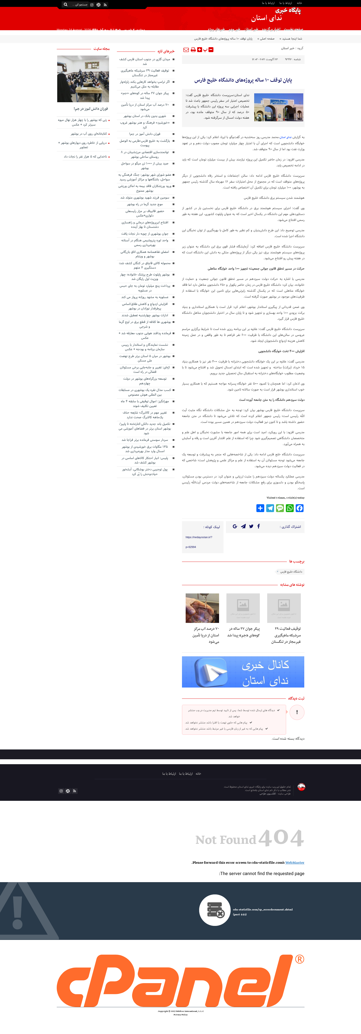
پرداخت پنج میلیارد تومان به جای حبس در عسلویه (145, 288)
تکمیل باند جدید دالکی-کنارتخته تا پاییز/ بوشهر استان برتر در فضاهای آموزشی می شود (145, 429)
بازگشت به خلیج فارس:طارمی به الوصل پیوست (145, 143)
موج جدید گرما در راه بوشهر (145, 204)
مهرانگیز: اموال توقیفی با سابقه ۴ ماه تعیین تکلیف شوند (145, 404)
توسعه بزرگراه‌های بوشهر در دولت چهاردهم (145, 381)
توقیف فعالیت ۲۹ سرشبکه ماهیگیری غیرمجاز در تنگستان (286, 635)
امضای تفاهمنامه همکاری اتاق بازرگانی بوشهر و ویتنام (145, 254)
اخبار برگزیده (271, 29)
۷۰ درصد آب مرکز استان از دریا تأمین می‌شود (206, 635)
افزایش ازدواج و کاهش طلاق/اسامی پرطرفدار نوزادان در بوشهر (145, 307)
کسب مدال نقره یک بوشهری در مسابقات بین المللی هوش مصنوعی (145, 393)
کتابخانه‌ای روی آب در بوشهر (89, 134)
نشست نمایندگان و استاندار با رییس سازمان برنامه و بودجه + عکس (145, 347)
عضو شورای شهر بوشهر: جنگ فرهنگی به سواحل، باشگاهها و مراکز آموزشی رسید (144, 177)
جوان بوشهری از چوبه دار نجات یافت (144, 234)
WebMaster (295, 863)
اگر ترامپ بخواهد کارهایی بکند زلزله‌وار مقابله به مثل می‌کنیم (145, 84)
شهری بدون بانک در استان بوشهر (145, 116)
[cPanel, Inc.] (181, 980)
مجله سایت (102, 49)
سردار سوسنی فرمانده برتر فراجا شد (145, 440)
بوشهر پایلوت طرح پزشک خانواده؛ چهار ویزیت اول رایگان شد (145, 277)
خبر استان (251, 29)
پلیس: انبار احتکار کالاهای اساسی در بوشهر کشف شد (145, 461)
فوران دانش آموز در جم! (144, 134)
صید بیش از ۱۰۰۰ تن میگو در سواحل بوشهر (144, 166)
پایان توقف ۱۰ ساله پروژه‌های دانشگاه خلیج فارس (243, 80)
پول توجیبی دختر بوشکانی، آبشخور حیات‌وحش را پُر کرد (144, 472)
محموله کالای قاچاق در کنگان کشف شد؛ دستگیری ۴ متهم (145, 266)
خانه (299, 3)
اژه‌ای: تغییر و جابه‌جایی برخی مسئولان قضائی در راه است (145, 370)
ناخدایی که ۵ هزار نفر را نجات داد (86, 157)
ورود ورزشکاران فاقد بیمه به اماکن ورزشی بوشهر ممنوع (144, 189)
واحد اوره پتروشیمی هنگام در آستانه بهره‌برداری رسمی (144, 243)
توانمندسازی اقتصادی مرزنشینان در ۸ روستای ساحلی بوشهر (145, 155)
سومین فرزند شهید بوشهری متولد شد (144, 198)
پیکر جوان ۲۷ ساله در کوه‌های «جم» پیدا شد (243, 632)
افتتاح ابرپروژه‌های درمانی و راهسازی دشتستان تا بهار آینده (145, 225)
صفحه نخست (293, 29)
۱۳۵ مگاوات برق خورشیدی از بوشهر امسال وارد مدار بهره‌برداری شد (145, 449)
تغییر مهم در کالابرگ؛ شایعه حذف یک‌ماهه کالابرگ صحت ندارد (145, 415)
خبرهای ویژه (216, 29)
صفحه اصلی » (266, 38)
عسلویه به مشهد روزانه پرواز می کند (144, 297)
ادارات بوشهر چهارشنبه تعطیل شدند (145, 315)
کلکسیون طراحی (268, 794)
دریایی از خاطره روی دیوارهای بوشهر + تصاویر (83, 145)
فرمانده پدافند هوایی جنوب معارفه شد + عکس (145, 336)
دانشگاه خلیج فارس (291, 572)
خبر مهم (234, 29)
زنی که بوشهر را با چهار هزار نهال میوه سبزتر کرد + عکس (83, 123)
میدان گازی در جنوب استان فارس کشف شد (144, 62)
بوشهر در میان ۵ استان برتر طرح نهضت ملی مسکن (144, 359)
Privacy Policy (181, 1015)
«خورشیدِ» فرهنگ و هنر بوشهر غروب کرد (145, 125)
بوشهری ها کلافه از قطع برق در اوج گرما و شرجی (145, 325)
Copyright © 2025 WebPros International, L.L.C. (180, 1011)
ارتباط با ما (285, 3)
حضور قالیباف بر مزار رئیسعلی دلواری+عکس (144, 214)
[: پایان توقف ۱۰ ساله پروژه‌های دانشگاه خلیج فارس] (186, 49)
